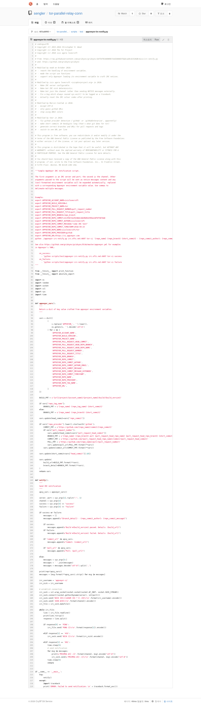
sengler (39, 13)
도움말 (56, 3)
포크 (162, 13)
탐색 (46, 3)
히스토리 (147, 39)
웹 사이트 (168, 701)
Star (144, 13)
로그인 (168, 3)
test (81, 31)
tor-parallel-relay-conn (65, 13)
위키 (90, 22)
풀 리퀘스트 (71, 22)
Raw (157, 39)
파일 (37, 22)
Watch (124, 13)
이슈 (51, 22)
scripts (74, 31)
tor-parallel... (62, 31)
